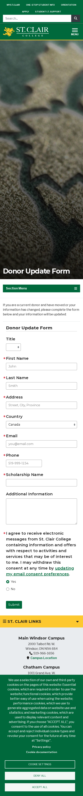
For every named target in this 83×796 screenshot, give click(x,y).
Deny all (40, 775)
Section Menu (16, 288)
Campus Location (43, 658)
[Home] (26, 31)
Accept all (40, 787)
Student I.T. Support (48, 11)
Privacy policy (41, 746)
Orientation (68, 4)
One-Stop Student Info (40, 4)
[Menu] (77, 31)
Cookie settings (39, 764)
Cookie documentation (41, 752)
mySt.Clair (13, 4)
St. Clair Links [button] (23, 621)
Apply (25, 11)
